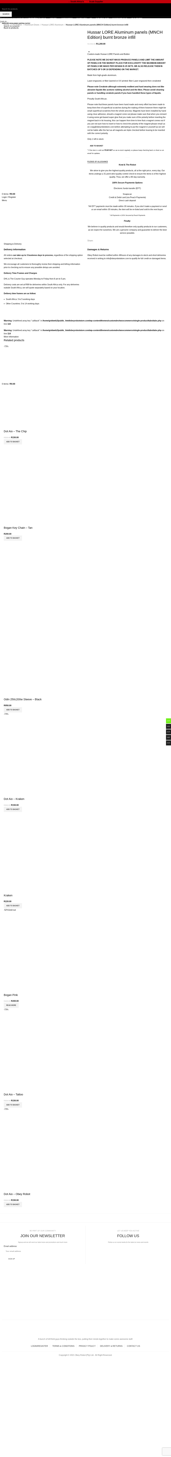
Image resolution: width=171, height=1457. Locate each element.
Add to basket (96, 146)
